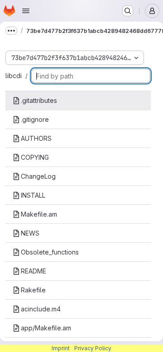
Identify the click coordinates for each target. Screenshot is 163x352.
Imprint (61, 348)
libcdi (13, 75)
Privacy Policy (92, 348)
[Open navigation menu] (26, 11)
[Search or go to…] (127, 10)
